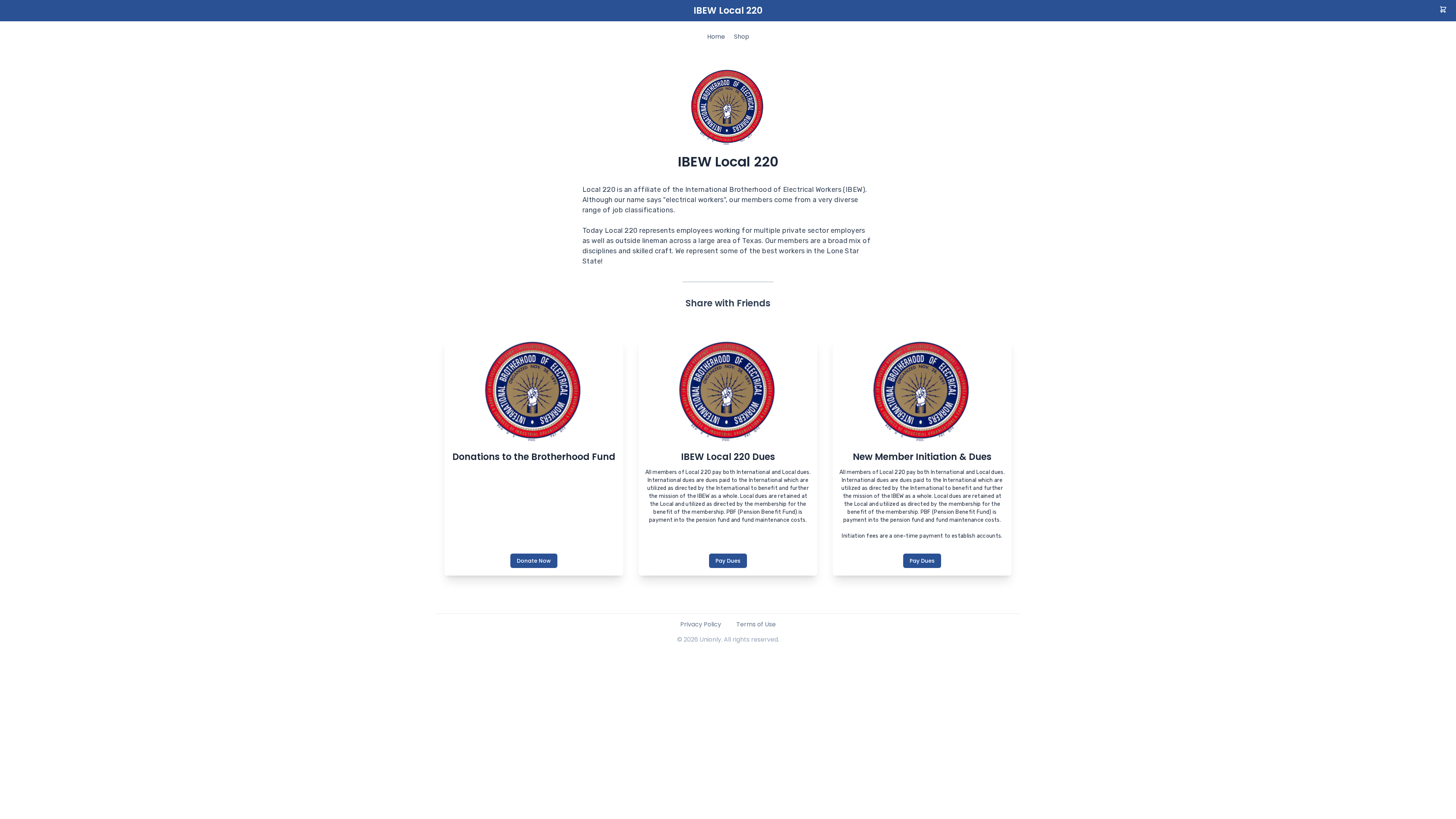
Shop (741, 36)
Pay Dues (728, 561)
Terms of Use (756, 624)
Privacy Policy (700, 624)
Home (716, 36)
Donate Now (534, 561)
